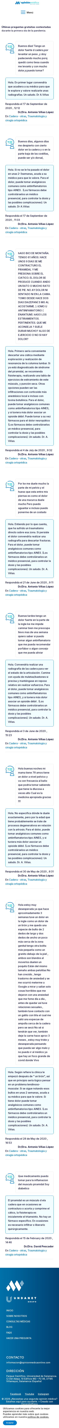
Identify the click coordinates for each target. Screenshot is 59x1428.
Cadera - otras (17, 116)
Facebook (15, 1394)
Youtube (29, 1394)
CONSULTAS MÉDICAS (18, 1321)
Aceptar (10, 1423)
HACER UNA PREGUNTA (18, 1338)
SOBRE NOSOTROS (16, 1316)
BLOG (9, 1327)
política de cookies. (38, 1417)
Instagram (43, 1394)
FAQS (9, 1332)
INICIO (9, 1310)
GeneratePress (29, 1404)
